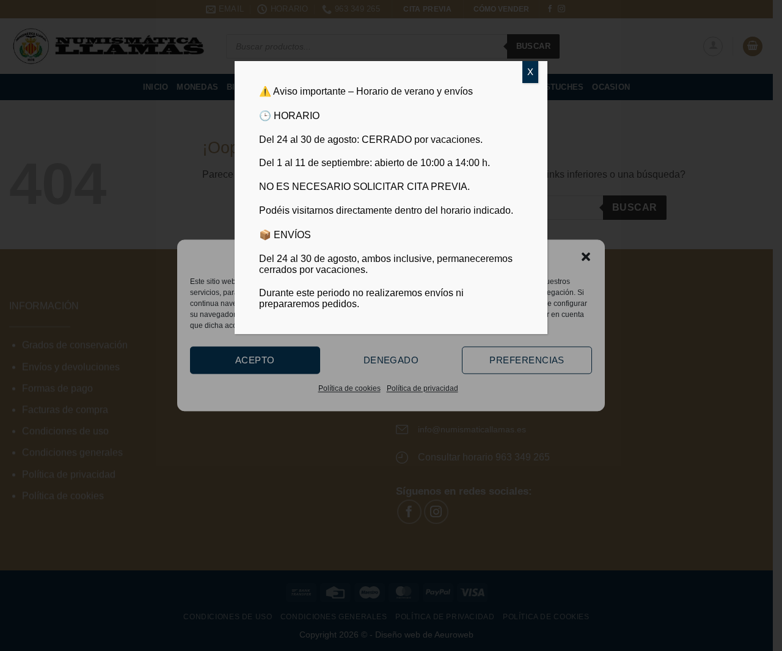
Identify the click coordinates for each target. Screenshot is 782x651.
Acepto (255, 360)
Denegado (391, 360)
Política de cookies (349, 388)
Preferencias (526, 360)
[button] (586, 256)
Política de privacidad (422, 388)
